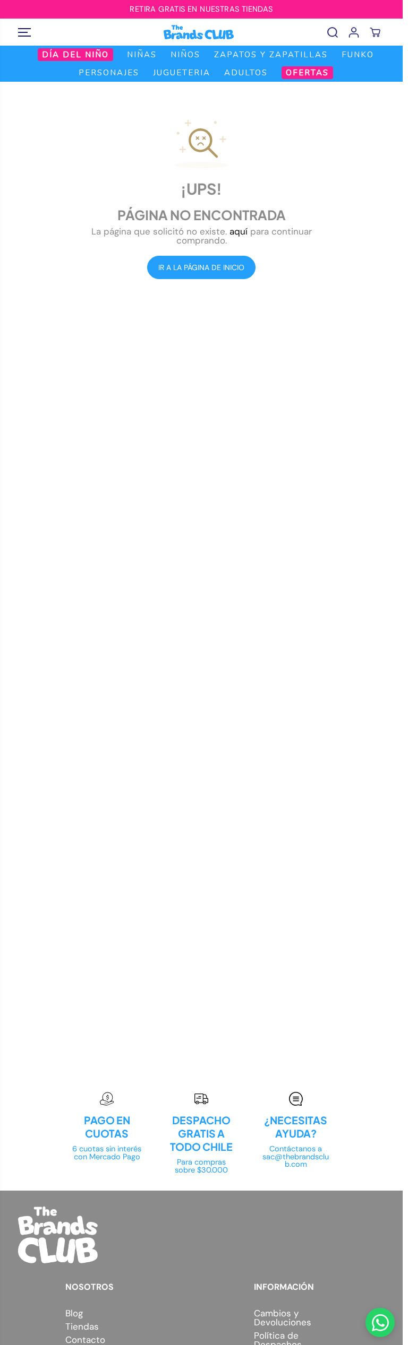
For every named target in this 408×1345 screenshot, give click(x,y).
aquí (239, 231)
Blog (74, 1313)
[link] (201, 1235)
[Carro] (375, 32)
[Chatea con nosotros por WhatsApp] (380, 1322)
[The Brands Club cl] (199, 32)
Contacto (85, 1339)
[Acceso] (353, 32)
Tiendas (82, 1326)
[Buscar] (332, 32)
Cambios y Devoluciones (282, 1318)
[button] (24, 32)
